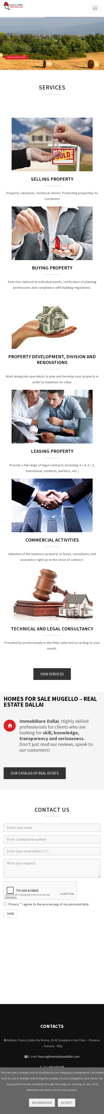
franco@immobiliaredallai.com (59, 1057)
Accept (66, 1103)
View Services (52, 674)
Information (42, 1103)
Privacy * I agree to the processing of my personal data (48, 904)
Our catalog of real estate (16, 57)
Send (10, 913)
